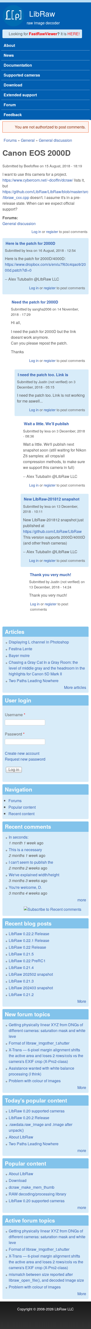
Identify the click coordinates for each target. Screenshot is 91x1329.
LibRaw (42, 13)
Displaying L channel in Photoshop (39, 642)
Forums (10, 140)
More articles (75, 687)
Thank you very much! (50, 574)
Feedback (13, 114)
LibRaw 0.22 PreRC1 (27, 960)
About (9, 45)
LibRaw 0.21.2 (21, 994)
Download (13, 85)
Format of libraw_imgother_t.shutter (39, 1043)
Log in (36, 231)
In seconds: (18, 837)
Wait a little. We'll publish (46, 423)
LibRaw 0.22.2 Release (29, 933)
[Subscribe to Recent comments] (45, 909)
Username (15, 714)
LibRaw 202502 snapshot (31, 974)
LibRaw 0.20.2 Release (29, 1117)
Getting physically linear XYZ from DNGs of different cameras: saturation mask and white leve (47, 1030)
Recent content (21, 813)
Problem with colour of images (35, 1080)
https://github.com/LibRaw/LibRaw (52, 531)
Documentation (18, 65)
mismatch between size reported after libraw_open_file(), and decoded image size (46, 1277)
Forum (10, 104)
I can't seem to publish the (31, 862)
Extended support (20, 95)
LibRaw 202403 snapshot (31, 987)
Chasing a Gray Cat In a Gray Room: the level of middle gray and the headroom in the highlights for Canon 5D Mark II (47, 668)
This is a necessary (25, 849)
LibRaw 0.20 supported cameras (37, 1111)
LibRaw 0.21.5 (21, 954)
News (9, 55)
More (81, 1001)
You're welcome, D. (25, 887)
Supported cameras (22, 75)
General (28, 140)
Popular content (22, 807)
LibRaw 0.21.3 (21, 981)
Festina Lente (20, 648)
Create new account (22, 753)
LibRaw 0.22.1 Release (29, 940)
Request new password (25, 759)
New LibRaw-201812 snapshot (51, 499)
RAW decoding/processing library (37, 1194)
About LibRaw (21, 1137)
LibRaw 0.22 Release (27, 947)
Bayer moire (19, 655)
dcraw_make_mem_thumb (31, 1187)
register (52, 231)
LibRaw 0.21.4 (21, 967)
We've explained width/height (34, 874)
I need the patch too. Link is (43, 374)
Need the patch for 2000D (35, 302)
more (81, 900)
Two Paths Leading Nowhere (33, 680)
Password (15, 734)
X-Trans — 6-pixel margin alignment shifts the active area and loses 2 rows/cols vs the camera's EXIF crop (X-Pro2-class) (46, 1055)
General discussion (55, 140)
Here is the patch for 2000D (30, 243)
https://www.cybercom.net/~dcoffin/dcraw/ (37, 180)
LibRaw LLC (64, 1308)
